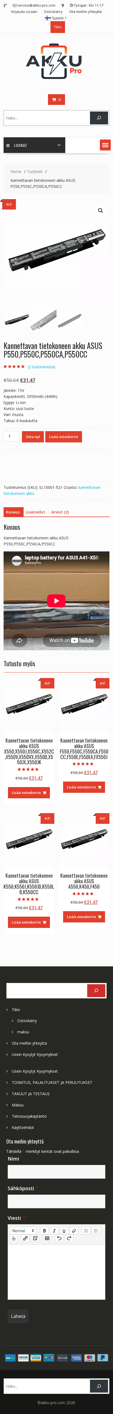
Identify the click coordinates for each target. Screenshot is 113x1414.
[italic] (54, 1230)
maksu (23, 1031)
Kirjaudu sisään (24, 11)
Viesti (16, 1218)
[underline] (64, 1230)
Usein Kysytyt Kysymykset (35, 1054)
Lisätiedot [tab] (35, 512)
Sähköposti (23, 1188)
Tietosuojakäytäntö (29, 1116)
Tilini (57, 26)
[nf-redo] (69, 1238)
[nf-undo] (59, 1238)
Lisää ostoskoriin (63, 436)
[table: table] (47, 1238)
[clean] (74, 1230)
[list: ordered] (86, 1230)
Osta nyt (33, 436)
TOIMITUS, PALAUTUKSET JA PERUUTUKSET (52, 1082)
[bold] (44, 1230)
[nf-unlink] (35, 1238)
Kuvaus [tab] (13, 512)
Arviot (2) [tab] (60, 512)
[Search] (99, 117)
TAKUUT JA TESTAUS (31, 1093)
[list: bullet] (96, 1230)
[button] (105, 145)
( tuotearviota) (41, 366)
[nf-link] (25, 1238)
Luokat (20, 145)
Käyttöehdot (23, 1127)
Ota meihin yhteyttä (85, 11)
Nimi (13, 1158)
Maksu (18, 1105)
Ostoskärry (53, 11)
